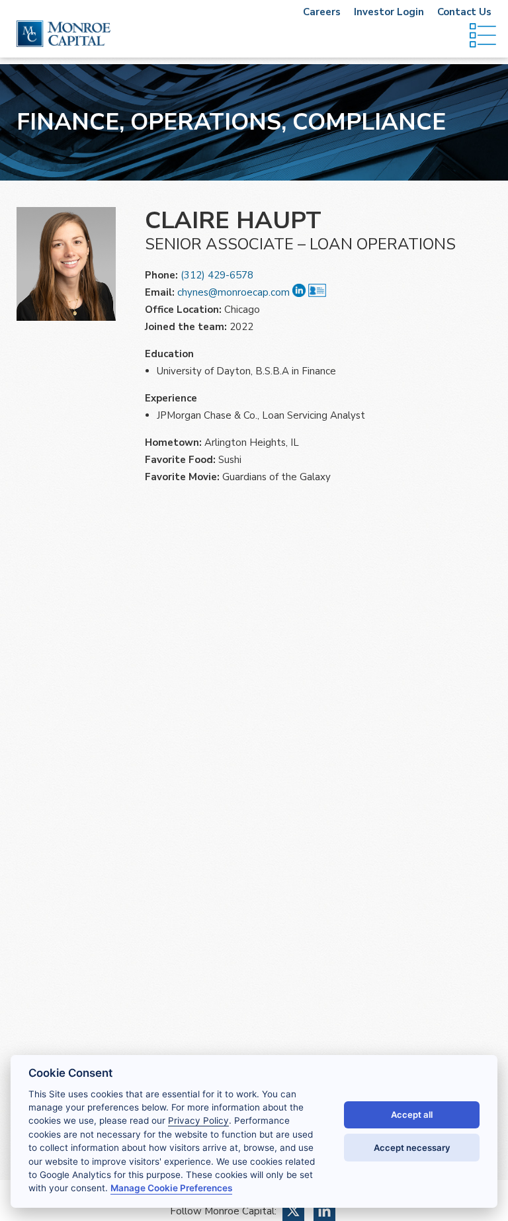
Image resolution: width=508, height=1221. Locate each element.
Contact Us (464, 12)
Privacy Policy (198, 1120)
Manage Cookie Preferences (171, 1188)
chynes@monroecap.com (233, 292)
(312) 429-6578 (217, 275)
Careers (322, 12)
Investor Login (389, 12)
